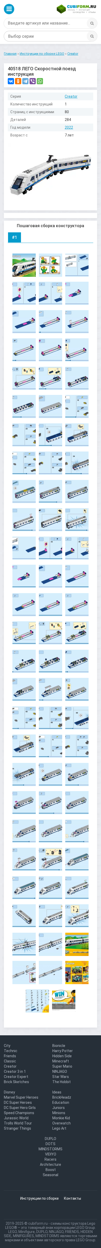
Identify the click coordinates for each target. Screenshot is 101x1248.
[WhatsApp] (40, 81)
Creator (71, 96)
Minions (58, 1113)
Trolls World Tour (18, 1123)
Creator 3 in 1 (15, 1071)
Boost (51, 1170)
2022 (69, 127)
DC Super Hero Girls (20, 1108)
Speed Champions (19, 1113)
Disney (9, 1092)
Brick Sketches (16, 1082)
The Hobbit (61, 1082)
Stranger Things (17, 1128)
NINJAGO (59, 1071)
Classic (10, 1061)
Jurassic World (16, 1118)
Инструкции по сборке (39, 1198)
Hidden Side (62, 1056)
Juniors (58, 1108)
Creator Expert (16, 1077)
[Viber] (33, 81)
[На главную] (76, 9)
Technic (10, 1051)
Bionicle (58, 1046)
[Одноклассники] (18, 81)
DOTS (50, 1144)
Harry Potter (62, 1051)
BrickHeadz (61, 1097)
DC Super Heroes (18, 1102)
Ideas (56, 1092)
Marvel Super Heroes (21, 1097)
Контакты (72, 1198)
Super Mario (62, 1066)
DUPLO (50, 1139)
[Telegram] (25, 81)
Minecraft (60, 1061)
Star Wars (60, 1077)
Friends (10, 1056)
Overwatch (61, 1123)
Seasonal (50, 1175)
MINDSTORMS (50, 1149)
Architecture (50, 1164)
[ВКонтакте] (11, 81)
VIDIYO (50, 1154)
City (7, 1046)
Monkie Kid (61, 1118)
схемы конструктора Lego (73, 1223)
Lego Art (59, 1128)
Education (60, 1102)
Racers (50, 1159)
